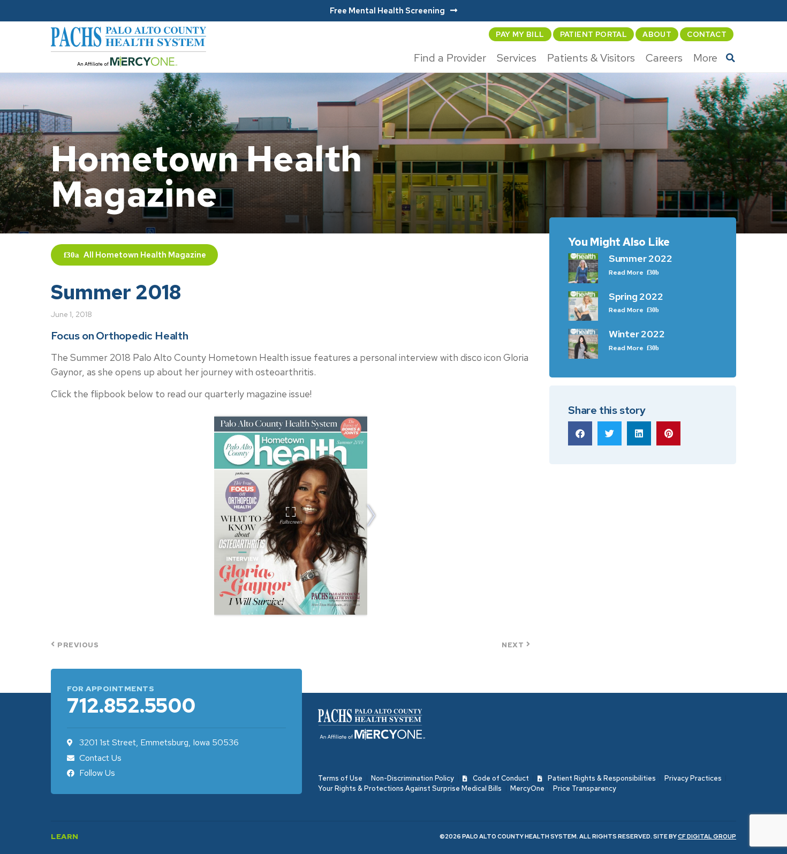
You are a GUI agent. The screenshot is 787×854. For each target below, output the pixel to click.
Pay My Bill (520, 34)
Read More (627, 272)
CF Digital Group (707, 836)
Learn (65, 836)
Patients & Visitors (591, 58)
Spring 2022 (636, 296)
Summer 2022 (640, 258)
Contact (707, 34)
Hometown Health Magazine (150, 255)
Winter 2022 (637, 334)
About (656, 34)
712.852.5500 (131, 705)
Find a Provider (450, 58)
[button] (731, 58)
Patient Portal (593, 34)
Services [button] (516, 58)
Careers (664, 58)
